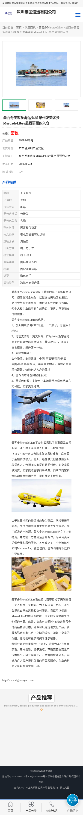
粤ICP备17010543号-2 (36, 776)
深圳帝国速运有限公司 (59, 776)
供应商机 (30, 27)
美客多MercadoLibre (50, 27)
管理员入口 (53, 787)
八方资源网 (31, 787)
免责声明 (42, 787)
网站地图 (64, 787)
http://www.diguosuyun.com (17, 680)
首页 (19, 27)
